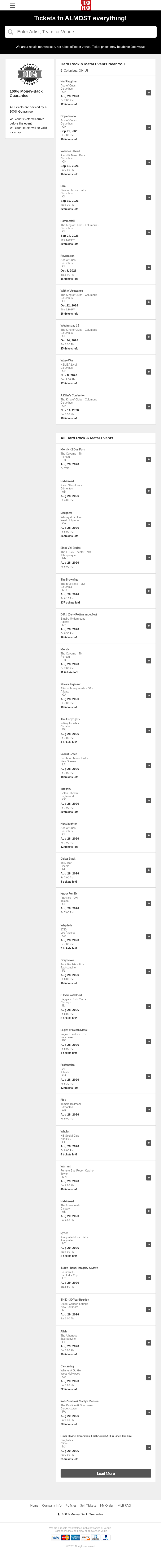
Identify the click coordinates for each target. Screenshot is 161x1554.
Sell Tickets (88, 1505)
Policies (71, 1505)
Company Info (52, 1505)
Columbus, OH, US (75, 70)
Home (34, 1505)
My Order (107, 1505)
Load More (106, 1473)
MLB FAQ (124, 1505)
